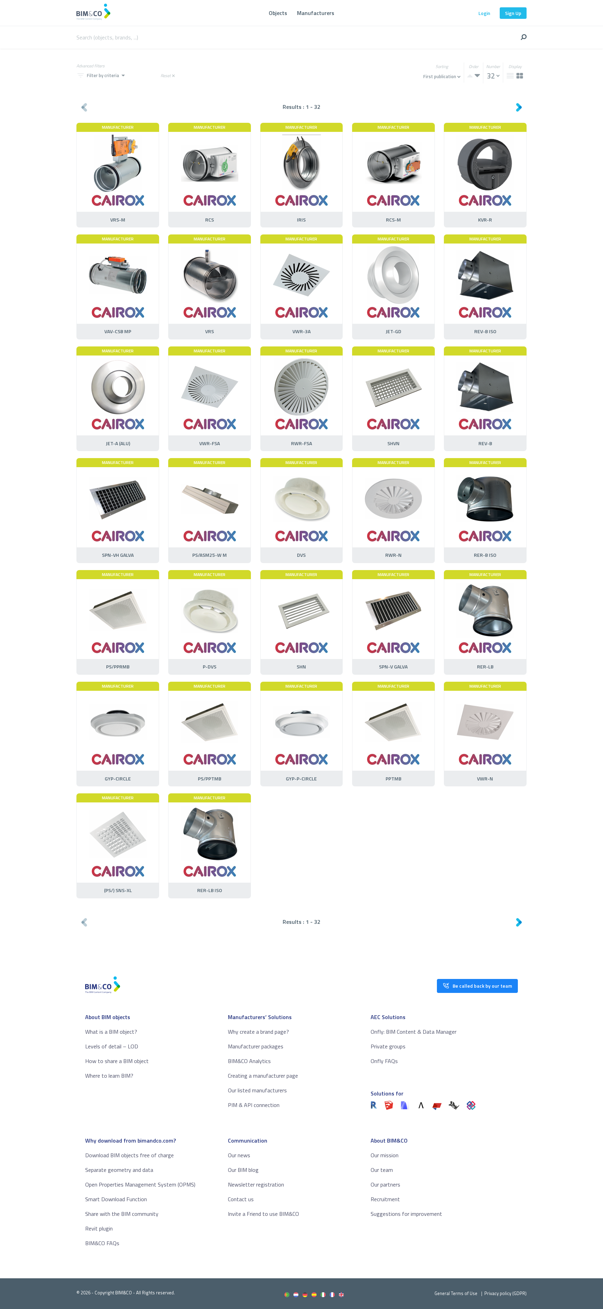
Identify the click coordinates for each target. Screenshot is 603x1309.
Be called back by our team (482, 985)
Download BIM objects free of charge (129, 1155)
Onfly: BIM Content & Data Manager (413, 1031)
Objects (278, 13)
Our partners (385, 1184)
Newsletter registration (256, 1184)
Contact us (241, 1199)
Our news (239, 1155)
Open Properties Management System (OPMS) (140, 1184)
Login (484, 13)
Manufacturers (315, 13)
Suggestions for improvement (406, 1214)
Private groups (388, 1046)
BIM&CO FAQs (102, 1243)
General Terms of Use (455, 1293)
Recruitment (385, 1199)
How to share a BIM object (117, 1061)
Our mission (385, 1155)
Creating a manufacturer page (263, 1075)
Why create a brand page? (258, 1031)
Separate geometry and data (119, 1170)
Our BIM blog (243, 1170)
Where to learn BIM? (109, 1075)
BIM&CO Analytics (249, 1061)
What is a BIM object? (111, 1031)
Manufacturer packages (255, 1046)
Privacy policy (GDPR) (505, 1293)
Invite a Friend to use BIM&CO (263, 1214)
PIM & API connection (254, 1105)
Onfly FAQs (384, 1061)
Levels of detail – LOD (111, 1046)
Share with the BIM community (121, 1214)
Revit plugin (99, 1228)
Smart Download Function (116, 1199)
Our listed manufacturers (257, 1090)
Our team (382, 1170)
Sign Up (513, 13)
